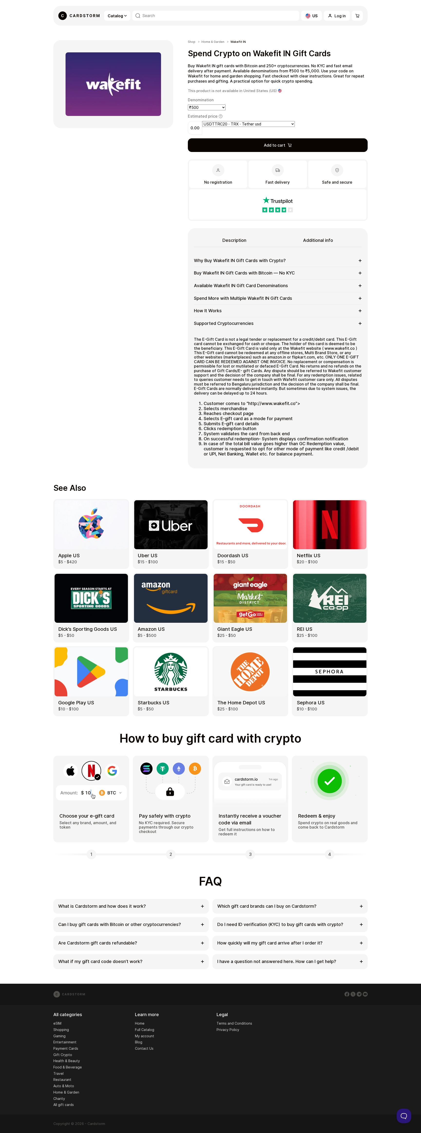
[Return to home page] (79, 16)
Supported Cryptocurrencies (224, 323)
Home (139, 1023)
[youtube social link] (365, 994)
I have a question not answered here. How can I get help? (276, 961)
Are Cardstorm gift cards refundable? (97, 942)
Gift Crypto (62, 1055)
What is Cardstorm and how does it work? (102, 906)
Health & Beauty (66, 1061)
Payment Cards (65, 1048)
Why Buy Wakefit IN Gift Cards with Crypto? (240, 260)
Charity (59, 1098)
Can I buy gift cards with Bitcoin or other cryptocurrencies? (119, 924)
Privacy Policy (228, 1030)
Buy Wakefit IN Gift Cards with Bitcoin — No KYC (244, 272)
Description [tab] (234, 240)
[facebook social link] (346, 994)
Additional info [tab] (318, 240)
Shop (191, 42)
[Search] (137, 15)
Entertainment (65, 1042)
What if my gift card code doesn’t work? (100, 961)
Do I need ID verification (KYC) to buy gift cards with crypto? (280, 924)
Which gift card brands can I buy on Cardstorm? (266, 906)
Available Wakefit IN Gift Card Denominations (241, 285)
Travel (58, 1073)
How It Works (208, 310)
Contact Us (144, 1048)
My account (144, 1036)
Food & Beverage (67, 1067)
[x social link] (353, 994)
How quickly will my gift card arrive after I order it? (270, 942)
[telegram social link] (359, 994)
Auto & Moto (63, 1086)
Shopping (61, 1030)
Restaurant (62, 1079)
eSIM (57, 1023)
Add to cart (274, 145)
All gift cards (63, 1105)
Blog (138, 1042)
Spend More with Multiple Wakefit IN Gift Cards (243, 298)
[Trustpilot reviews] (278, 204)
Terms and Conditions (234, 1023)
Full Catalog (144, 1030)
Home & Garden (212, 42)
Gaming (59, 1036)
